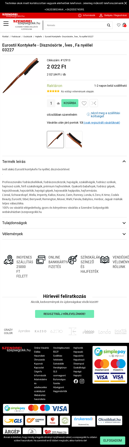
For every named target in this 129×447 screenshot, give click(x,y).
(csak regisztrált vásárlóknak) (101, 122)
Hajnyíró (77, 375)
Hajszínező (78, 359)
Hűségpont (58, 387)
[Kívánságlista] (119, 26)
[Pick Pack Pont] (52, 420)
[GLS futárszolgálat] (13, 420)
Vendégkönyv (60, 367)
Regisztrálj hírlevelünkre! (64, 314)
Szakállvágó (79, 367)
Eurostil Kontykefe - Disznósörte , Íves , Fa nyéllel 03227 (69, 37)
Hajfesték (78, 348)
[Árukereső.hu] (83, 420)
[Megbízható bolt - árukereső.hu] (65, 420)
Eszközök (28, 37)
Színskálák (58, 363)
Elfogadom (112, 440)
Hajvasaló (78, 352)
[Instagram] (82, 381)
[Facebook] (75, 381)
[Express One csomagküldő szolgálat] (35, 420)
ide (84, 440)
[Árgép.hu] (12, 432)
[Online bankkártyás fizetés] (48, 266)
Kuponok (38, 363)
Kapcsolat (39, 367)
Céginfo (38, 371)
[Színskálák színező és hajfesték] (80, 266)
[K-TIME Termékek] (72, 331)
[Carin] (88, 331)
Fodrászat (16, 37)
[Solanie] (121, 331)
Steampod (78, 363)
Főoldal (5, 37)
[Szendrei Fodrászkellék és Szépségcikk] (13, 16)
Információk (40, 375)
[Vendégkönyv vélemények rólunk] (113, 266)
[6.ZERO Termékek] (56, 331)
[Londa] (104, 331)
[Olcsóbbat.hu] (109, 420)
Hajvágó (77, 371)
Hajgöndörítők (60, 391)
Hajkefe (38, 37)
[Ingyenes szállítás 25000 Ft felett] (16, 266)
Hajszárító (78, 356)
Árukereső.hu (83, 425)
